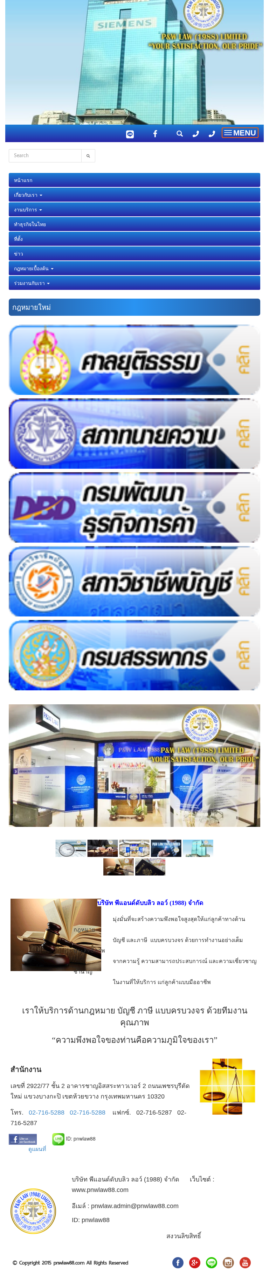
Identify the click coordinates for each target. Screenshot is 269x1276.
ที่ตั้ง (18, 238)
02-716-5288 (46, 1112)
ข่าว (18, 253)
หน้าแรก (23, 179)
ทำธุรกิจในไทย (30, 224)
